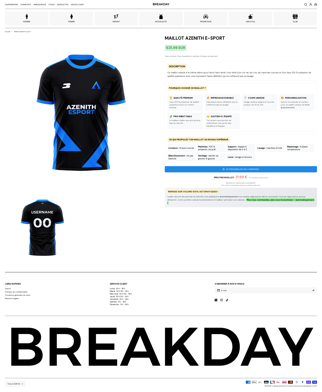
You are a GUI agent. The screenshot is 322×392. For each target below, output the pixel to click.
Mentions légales (12, 298)
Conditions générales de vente (17, 295)
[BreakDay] (161, 4)
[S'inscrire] (314, 290)
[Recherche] (305, 4)
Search (8, 288)
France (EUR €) (14, 384)
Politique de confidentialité (16, 292)
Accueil (7, 32)
